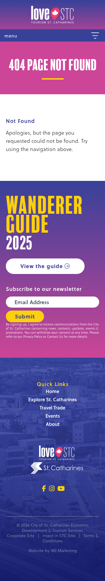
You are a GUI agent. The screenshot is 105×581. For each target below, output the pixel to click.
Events (53, 415)
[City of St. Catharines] (57, 469)
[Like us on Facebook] (44, 488)
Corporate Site (20, 535)
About (53, 424)
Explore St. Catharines (52, 399)
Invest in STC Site (59, 535)
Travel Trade (52, 407)
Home (52, 391)
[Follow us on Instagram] (52, 488)
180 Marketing (63, 550)
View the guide (41, 266)
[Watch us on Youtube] (61, 488)
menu (10, 36)
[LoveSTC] (52, 14)
